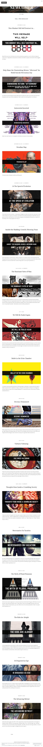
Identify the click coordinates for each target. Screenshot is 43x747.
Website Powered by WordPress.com (21, 742)
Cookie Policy (23, 745)
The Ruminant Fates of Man (21, 272)
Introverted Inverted (21, 108)
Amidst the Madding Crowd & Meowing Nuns (21, 230)
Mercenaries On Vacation (21, 530)
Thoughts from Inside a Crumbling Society (21, 487)
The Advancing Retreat (21, 699)
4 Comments (25, 104)
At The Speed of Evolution (21, 186)
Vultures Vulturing (21, 444)
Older (12, 734)
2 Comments (24, 268)
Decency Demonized (21, 402)
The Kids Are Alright (21, 617)
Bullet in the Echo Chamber (22, 358)
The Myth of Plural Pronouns (21, 574)
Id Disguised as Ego (21, 661)
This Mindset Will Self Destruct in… (21, 28)
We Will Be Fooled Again (21, 315)
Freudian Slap (21, 147)
